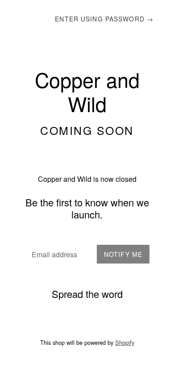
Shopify (124, 342)
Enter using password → (104, 18)
